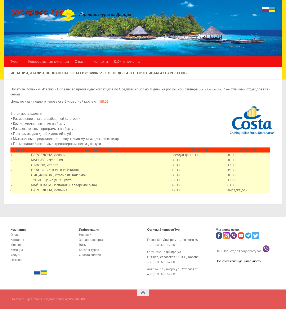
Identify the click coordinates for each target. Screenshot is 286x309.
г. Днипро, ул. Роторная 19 (180, 269)
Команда (16, 250)
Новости (85, 235)
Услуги (15, 255)
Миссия (16, 245)
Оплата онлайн (90, 255)
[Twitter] (255, 238)
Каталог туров (89, 250)
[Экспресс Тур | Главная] (42, 14)
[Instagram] (226, 238)
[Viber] (233, 238)
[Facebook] (219, 238)
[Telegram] (248, 238)
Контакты (101, 62)
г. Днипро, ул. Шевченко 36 (179, 240)
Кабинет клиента (127, 62)
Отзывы (16, 260)
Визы (82, 245)
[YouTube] (241, 238)
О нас (79, 62)
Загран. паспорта (91, 240)
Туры (14, 62)
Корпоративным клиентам (48, 62)
